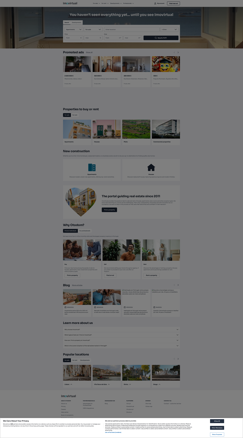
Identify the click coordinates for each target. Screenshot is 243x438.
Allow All (217, 421)
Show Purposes (217, 434)
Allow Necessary (217, 428)
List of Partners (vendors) (113, 432)
